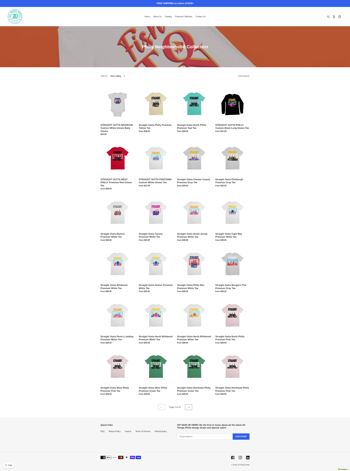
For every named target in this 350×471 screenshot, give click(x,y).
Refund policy (161, 431)
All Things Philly (244, 465)
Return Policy (115, 431)
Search (128, 431)
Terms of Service (143, 431)
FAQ (102, 431)
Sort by (104, 76)
